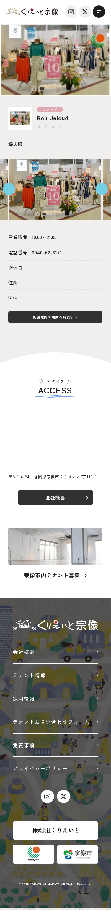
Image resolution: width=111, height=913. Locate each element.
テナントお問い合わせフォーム (51, 721)
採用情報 (24, 698)
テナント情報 (29, 675)
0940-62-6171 (47, 252)
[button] (9, 189)
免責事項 (24, 745)
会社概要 (24, 652)
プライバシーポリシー (40, 768)
